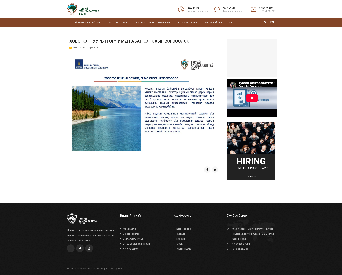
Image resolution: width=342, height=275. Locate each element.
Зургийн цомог (184, 248)
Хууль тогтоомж (118, 22)
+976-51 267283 (240, 248)
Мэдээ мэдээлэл (187, 22)
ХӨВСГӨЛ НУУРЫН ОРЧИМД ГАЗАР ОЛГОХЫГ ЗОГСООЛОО (129, 41)
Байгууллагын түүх (133, 238)
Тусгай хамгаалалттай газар (86, 22)
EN (272, 22)
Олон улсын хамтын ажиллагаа (152, 22)
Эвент (232, 22)
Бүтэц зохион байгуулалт (136, 243)
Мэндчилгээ (129, 228)
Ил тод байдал (213, 22)
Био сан (180, 238)
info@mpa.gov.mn (241, 243)
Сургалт (180, 233)
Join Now (251, 176)
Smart (179, 243)
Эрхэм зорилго (131, 233)
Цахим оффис (183, 228)
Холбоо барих (130, 248)
